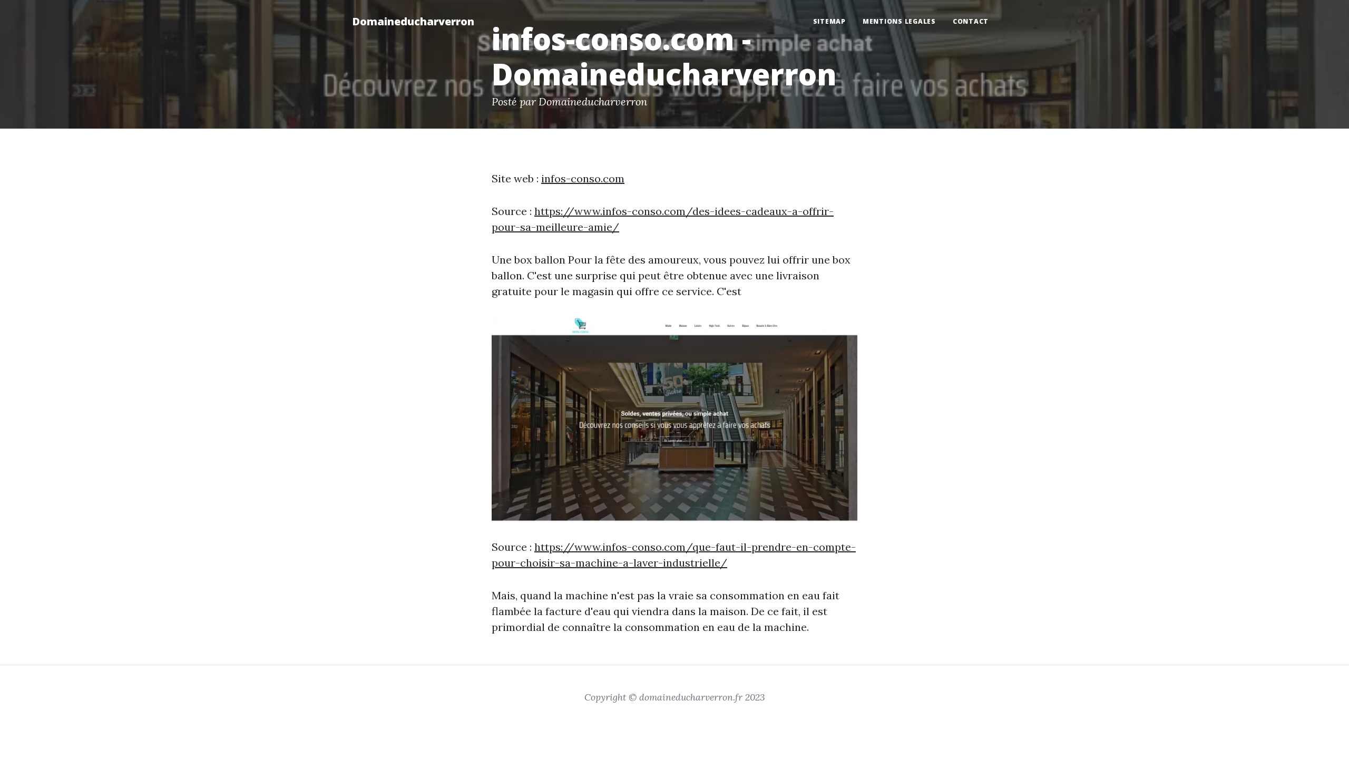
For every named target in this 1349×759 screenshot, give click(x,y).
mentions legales (899, 21)
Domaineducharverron (413, 21)
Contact (971, 21)
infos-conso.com (582, 178)
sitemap (829, 21)
